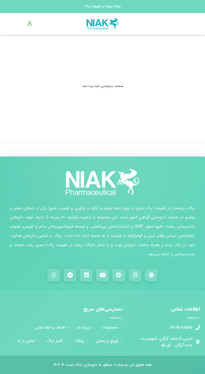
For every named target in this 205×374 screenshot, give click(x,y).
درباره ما (83, 327)
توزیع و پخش (107, 341)
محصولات (110, 327)
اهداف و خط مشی (50, 327)
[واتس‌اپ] (54, 275)
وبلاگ (79, 341)
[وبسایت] (151, 275)
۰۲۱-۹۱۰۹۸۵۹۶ (181, 327)
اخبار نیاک (54, 341)
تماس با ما (26, 341)
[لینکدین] (86, 275)
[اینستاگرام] (135, 275)
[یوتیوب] (102, 275)
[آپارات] (118, 275)
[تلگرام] (70, 275)
